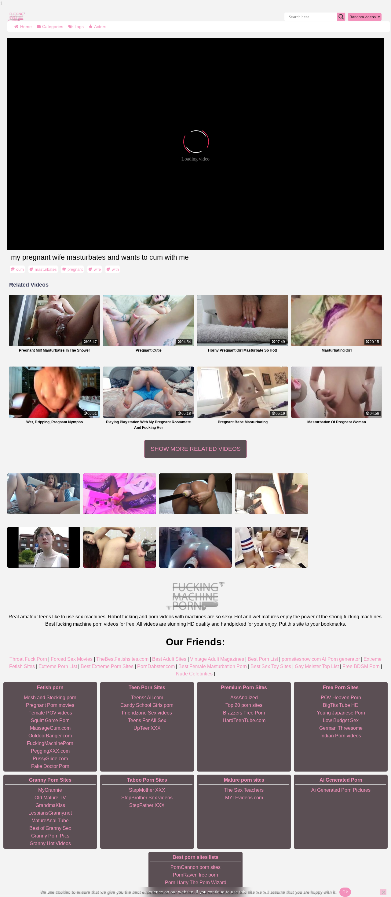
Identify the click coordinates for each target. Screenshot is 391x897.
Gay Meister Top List (317, 666)
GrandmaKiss (50, 805)
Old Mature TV (50, 797)
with (115, 269)
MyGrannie (50, 790)
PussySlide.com (50, 758)
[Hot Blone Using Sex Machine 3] (195, 547)
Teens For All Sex (147, 720)
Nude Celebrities (194, 673)
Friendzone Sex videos (147, 712)
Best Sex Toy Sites (270, 666)
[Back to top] (373, 869)
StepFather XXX (147, 805)
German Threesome (341, 728)
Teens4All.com (147, 697)
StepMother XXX (147, 790)
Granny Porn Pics (50, 835)
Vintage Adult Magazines (217, 659)
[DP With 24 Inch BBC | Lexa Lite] (119, 547)
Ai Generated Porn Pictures (341, 790)
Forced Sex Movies (72, 659)
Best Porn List (263, 659)
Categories (52, 26)
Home (26, 26)
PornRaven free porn (195, 874)
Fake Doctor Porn (50, 766)
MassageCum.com (50, 728)
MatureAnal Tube (50, 820)
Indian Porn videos (340, 735)
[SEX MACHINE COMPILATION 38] (271, 493)
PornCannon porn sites (195, 867)
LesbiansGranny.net (50, 813)
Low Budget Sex (341, 720)
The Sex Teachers (244, 790)
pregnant (75, 269)
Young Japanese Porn (341, 712)
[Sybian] (43, 547)
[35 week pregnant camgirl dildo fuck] (43, 493)
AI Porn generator (341, 659)
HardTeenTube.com (244, 720)
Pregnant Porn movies (50, 705)
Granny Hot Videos (50, 843)
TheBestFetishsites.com (122, 659)
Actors (100, 26)
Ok (345, 891)
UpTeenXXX (147, 728)
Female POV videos (50, 712)
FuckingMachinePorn (50, 743)
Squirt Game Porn (50, 720)
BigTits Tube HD (341, 705)
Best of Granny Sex (50, 828)
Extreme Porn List (57, 666)
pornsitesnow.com (301, 659)
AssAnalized (244, 697)
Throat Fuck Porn (28, 659)
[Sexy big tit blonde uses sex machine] (271, 547)
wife (97, 269)
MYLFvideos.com (244, 797)
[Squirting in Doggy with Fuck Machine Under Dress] (195, 493)
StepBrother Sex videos (147, 797)
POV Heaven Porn (341, 697)
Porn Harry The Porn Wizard (195, 882)
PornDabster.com (156, 666)
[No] (383, 892)
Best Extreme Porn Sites (107, 666)
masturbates (46, 269)
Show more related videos (196, 449)
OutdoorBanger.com (50, 735)
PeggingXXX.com (50, 751)
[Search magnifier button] (341, 17)
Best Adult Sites (169, 659)
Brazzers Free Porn (244, 712)
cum (20, 269)
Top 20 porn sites (243, 705)
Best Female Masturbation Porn (212, 666)
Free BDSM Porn (361, 666)
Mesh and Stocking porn (50, 697)
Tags (79, 26)
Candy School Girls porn (147, 705)
